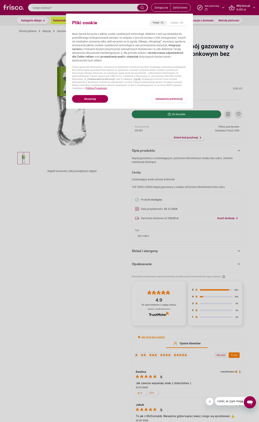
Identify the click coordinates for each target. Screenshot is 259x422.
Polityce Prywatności (96, 88)
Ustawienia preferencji (169, 98)
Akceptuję (90, 98)
